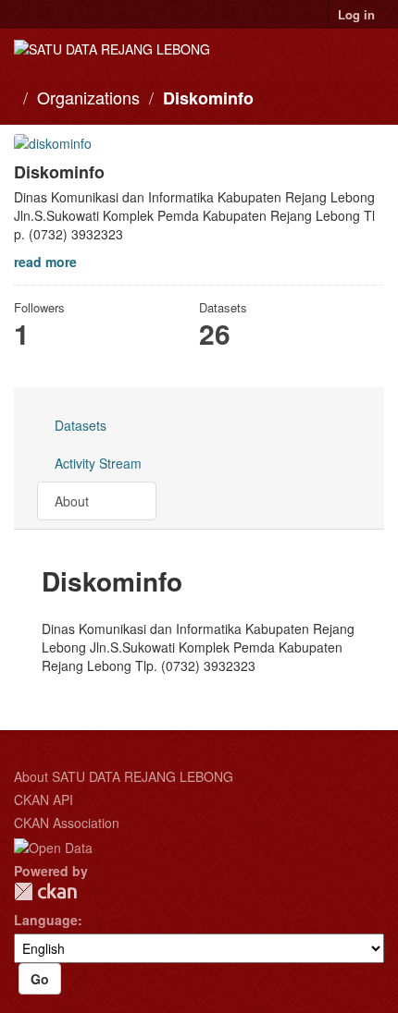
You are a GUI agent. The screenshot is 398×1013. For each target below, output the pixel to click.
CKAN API (43, 799)
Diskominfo (208, 98)
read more (45, 261)
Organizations (88, 97)
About (72, 501)
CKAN (45, 891)
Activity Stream (98, 463)
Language (46, 919)
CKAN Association (66, 822)
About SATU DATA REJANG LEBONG (123, 776)
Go (40, 979)
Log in (356, 14)
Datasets (80, 425)
